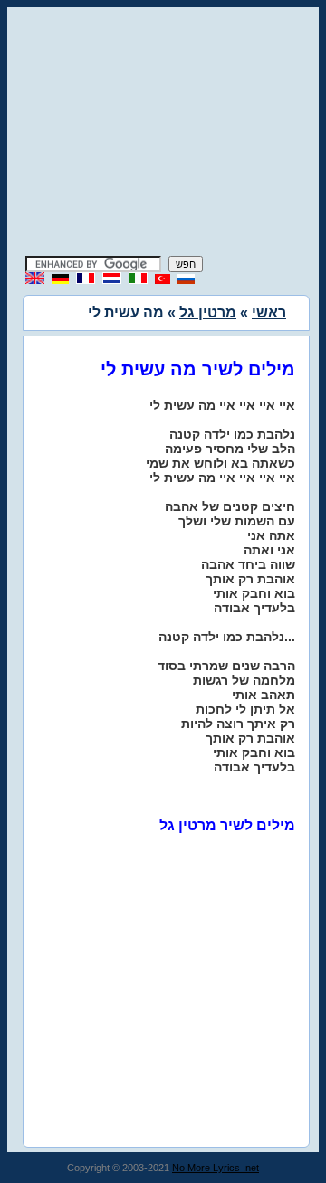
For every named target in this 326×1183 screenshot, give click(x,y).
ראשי (269, 312)
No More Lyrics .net (215, 1167)
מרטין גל (207, 312)
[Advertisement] (163, 134)
